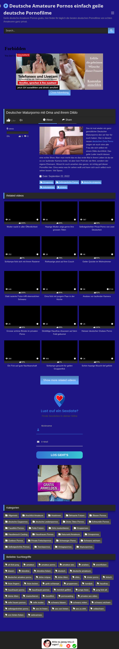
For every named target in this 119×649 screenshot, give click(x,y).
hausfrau (104, 583)
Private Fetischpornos (41, 540)
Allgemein (12, 515)
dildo (77, 577)
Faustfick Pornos (16, 528)
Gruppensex (82, 528)
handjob (88, 583)
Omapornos (48, 182)
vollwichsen (98, 608)
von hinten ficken (16, 615)
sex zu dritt (81, 608)
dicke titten (63, 577)
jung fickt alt (101, 590)
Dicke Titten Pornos (75, 521)
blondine (25, 571)
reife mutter (38, 602)
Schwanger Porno (67, 540)
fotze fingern (13, 583)
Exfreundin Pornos (100, 521)
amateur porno (48, 564)
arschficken (101, 564)
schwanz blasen (58, 602)
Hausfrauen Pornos (44, 534)
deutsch (61, 571)
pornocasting (67, 596)
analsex (85, 564)
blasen (11, 571)
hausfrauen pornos (40, 590)
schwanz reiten (80, 602)
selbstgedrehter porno (18, 608)
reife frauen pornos (17, 602)
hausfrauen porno (16, 590)
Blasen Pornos (99, 515)
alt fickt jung (13, 564)
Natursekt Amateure (71, 534)
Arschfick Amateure (34, 515)
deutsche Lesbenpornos (47, 521)
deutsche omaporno (92, 182)
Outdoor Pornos (15, 540)
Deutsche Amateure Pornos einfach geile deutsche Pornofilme (53, 9)
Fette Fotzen (38, 528)
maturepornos (48, 187)
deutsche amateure (82, 571)
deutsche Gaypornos (18, 521)
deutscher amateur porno (19, 577)
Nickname (46, 425)
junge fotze (83, 590)
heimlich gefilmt (64, 590)
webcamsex (36, 615)
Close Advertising (60, 92)
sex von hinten (61, 608)
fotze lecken (32, 583)
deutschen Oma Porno (102, 141)
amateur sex (68, 564)
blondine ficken (44, 571)
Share (68, 120)
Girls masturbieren (60, 528)
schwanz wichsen (102, 602)
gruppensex (72, 583)
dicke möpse (45, 577)
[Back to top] (110, 640)
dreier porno (92, 577)
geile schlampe (52, 583)
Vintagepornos (65, 547)
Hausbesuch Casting (17, 534)
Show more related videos (59, 380)
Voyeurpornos (86, 547)
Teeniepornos (44, 547)
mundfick (50, 596)
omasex (63, 187)
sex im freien (42, 608)
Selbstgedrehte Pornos (68, 182)
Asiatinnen (56, 515)
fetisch (109, 577)
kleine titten (13, 596)
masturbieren (32, 596)
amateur (30, 564)
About (49, 120)
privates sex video (89, 596)
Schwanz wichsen (92, 540)
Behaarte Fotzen (76, 515)
